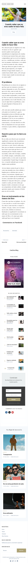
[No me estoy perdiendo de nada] (14, 472)
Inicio (3, 529)
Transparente (7, 454)
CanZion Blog (14, 250)
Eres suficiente (8, 513)
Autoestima (6, 230)
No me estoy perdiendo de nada (13, 484)
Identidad (14, 230)
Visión (3, 531)
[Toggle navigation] (25, 4)
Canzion (4, 533)
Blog (14, 32)
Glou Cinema (5, 536)
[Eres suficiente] (14, 501)
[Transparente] (14, 442)
